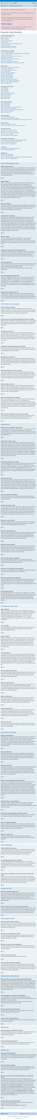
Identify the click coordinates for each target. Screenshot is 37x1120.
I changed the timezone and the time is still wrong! (11, 56)
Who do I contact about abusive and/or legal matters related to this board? (16, 157)
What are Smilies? (4, 90)
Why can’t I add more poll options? (8, 72)
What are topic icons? (5, 98)
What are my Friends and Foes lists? (8, 124)
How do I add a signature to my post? (8, 70)
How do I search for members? (7, 133)
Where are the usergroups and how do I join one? (11, 107)
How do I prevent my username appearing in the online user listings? (15, 53)
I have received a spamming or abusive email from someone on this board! (16, 119)
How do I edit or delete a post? (7, 68)
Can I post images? (5, 91)
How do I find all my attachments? (8, 149)
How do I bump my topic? (6, 83)
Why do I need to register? (6, 36)
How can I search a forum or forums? (9, 129)
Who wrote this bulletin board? (7, 154)
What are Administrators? (6, 103)
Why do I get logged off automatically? (9, 46)
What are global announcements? (8, 93)
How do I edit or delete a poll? (7, 73)
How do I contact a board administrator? (9, 158)
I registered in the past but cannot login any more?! (11, 43)
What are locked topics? (6, 97)
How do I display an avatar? (6, 60)
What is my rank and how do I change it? (9, 61)
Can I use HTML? (4, 89)
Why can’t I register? (5, 39)
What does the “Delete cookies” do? (8, 47)
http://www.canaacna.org (19, 28)
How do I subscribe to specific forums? (9, 142)
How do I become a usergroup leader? (9, 108)
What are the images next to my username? (10, 58)
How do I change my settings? (7, 52)
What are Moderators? (5, 104)
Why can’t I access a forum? (7, 75)
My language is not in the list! (7, 57)
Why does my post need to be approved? (9, 81)
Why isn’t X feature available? (7, 155)
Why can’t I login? (4, 42)
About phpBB (29, 1057)
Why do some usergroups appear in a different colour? (12, 109)
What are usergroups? (5, 105)
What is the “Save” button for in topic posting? (10, 80)
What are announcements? (6, 94)
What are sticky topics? (6, 95)
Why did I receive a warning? (7, 77)
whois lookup (29, 1081)
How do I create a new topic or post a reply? (10, 67)
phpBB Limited (4, 1056)
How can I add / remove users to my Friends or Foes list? (13, 125)
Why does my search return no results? (9, 131)
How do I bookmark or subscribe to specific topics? (11, 141)
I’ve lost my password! (5, 44)
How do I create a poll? (5, 71)
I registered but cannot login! (7, 40)
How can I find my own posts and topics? (9, 135)
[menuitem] (5, 3)
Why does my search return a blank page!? (10, 132)
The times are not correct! (6, 54)
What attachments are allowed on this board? (10, 148)
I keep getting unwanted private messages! (10, 118)
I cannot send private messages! (8, 116)
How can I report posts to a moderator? (9, 79)
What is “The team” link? (6, 112)
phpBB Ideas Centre (30, 1068)
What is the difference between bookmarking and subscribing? (14, 139)
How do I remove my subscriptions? (8, 143)
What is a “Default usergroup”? (7, 111)
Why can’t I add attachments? (7, 76)
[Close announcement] (35, 9)
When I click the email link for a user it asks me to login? (12, 62)
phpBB (4, 364)
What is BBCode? (4, 87)
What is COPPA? (4, 38)
